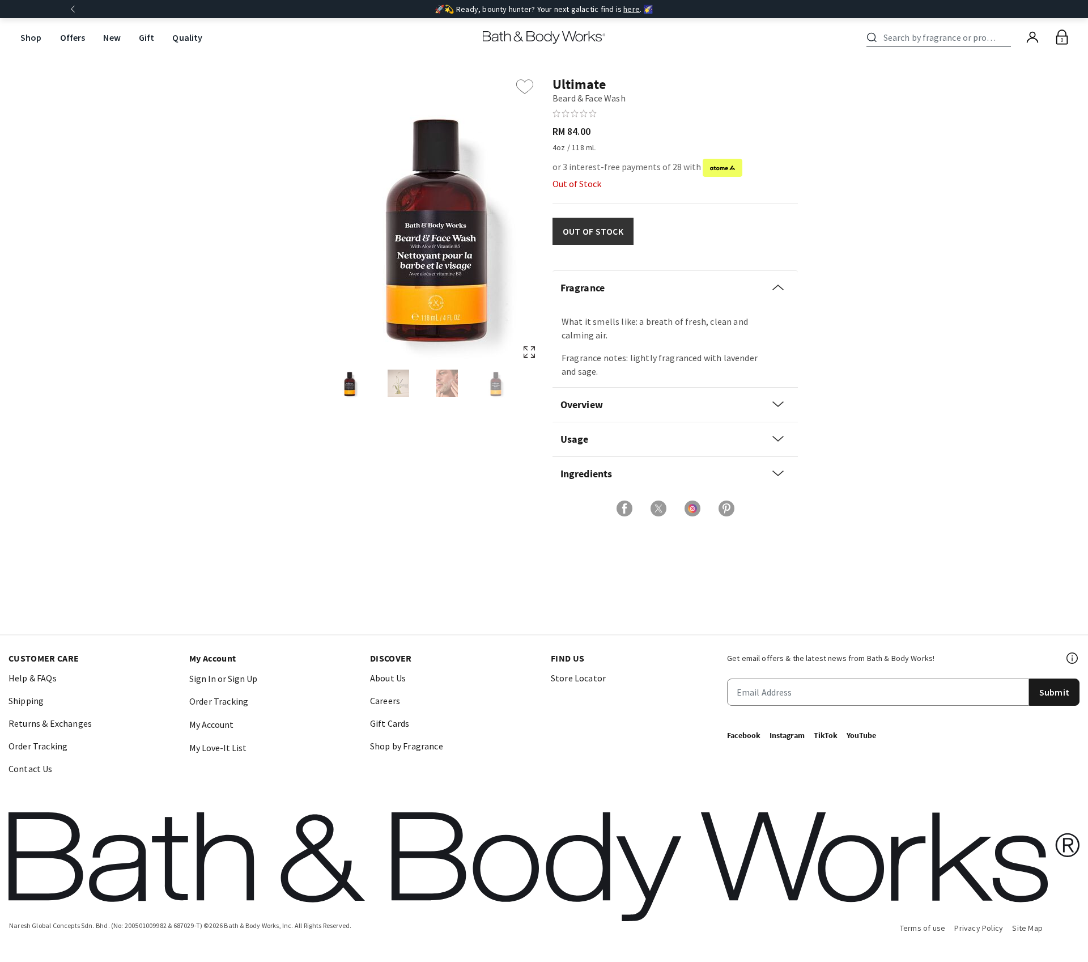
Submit (1054, 692)
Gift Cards (390, 723)
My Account (211, 724)
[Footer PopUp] (1072, 658)
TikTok (826, 735)
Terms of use (923, 928)
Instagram (787, 735)
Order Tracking (37, 746)
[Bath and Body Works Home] (544, 37)
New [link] (111, 37)
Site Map (1027, 928)
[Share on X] (658, 508)
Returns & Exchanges (50, 723)
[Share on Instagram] (692, 508)
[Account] (1032, 37)
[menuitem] (31, 38)
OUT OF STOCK (593, 231)
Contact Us (30, 768)
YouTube (861, 735)
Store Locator (578, 678)
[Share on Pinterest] (726, 508)
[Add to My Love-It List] (525, 87)
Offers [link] (73, 37)
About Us (388, 678)
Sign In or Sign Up (223, 678)
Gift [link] (147, 37)
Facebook (743, 735)
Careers (385, 700)
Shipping (26, 700)
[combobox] (940, 37)
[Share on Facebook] (624, 508)
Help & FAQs (32, 678)
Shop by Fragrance (406, 746)
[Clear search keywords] (1007, 37)
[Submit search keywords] (871, 37)
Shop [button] (31, 37)
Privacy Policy (978, 928)
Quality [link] (187, 37)
